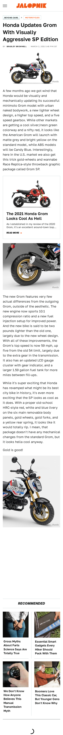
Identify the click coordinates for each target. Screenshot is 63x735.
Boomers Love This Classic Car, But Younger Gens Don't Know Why (47, 697)
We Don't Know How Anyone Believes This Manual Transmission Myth (14, 701)
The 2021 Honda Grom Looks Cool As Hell (27, 216)
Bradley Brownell (17, 46)
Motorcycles (32, 18)
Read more (12, 232)
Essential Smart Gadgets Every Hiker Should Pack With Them (46, 647)
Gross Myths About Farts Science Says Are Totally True (15, 647)
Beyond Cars (11, 18)
